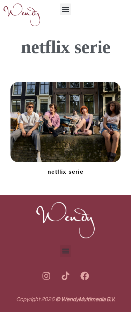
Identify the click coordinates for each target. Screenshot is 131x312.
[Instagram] (46, 276)
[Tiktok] (65, 276)
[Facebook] (85, 276)
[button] (65, 9)
